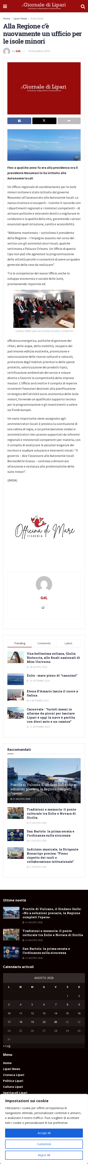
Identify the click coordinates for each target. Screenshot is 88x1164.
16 (79, 1013)
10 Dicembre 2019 (39, 51)
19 (32, 1022)
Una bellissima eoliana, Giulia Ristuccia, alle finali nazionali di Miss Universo (53, 657)
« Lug (6, 1046)
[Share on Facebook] (19, 121)
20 (44, 1022)
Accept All (44, 1133)
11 (20, 1013)
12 (32, 1013)
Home (6, 18)
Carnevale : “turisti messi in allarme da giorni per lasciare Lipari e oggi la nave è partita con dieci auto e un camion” (51, 715)
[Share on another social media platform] (69, 121)
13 (44, 1013)
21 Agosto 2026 (21, 798)
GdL (18, 51)
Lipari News (20, 18)
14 (55, 1013)
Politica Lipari (13, 1081)
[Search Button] (83, 6)
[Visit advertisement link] (44, 529)
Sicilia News (37, 18)
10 (9, 1013)
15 (67, 1013)
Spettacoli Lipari (15, 1093)
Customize (44, 1144)
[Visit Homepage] (44, 6)
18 (20, 1022)
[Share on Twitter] (44, 121)
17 (9, 1022)
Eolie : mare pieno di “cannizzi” (52, 675)
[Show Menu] (5, 6)
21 (55, 1022)
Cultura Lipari (13, 1087)
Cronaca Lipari (13, 1075)
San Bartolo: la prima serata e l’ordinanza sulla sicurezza (50, 833)
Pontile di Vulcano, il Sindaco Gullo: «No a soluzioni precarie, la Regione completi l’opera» (43, 788)
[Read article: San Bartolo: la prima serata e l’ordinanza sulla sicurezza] (15, 835)
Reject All (44, 1155)
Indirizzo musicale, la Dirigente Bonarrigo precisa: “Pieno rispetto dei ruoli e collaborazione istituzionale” (52, 855)
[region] (44, 1129)
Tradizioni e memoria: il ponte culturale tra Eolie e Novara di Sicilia (51, 813)
